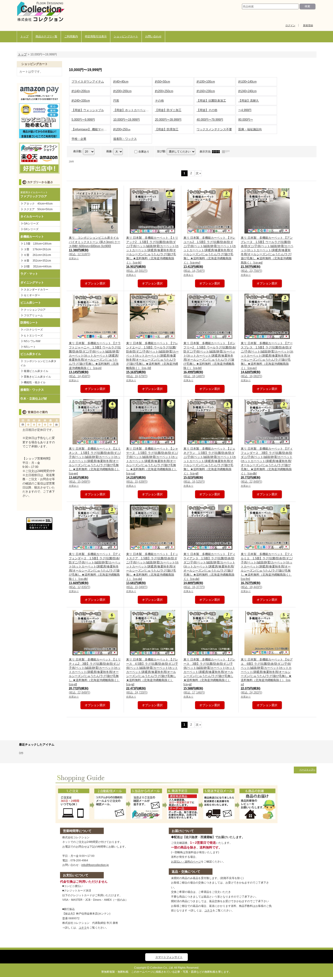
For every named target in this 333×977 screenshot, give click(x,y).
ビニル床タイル (30, 354)
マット (33, 273)
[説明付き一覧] (227, 151)
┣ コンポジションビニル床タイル (38, 363)
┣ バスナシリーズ (31, 329)
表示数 (77, 151)
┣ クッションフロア (33, 309)
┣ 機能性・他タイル (33, 382)
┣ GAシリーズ (29, 223)
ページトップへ (307, 769)
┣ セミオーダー (30, 295)
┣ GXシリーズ (29, 229)
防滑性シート (29, 322)
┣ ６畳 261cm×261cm (37, 255)
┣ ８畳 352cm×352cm (35, 260)
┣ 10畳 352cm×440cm (35, 266)
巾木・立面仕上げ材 (33, 398)
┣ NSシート (28, 346)
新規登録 (308, 25)
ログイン (290, 25)
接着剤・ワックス (32, 389)
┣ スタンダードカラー (35, 289)
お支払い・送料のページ (186, 861)
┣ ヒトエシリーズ (31, 335)
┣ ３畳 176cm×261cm (35, 249)
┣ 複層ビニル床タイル (34, 371)
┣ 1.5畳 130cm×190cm (37, 243)
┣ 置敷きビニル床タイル (35, 376)
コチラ (83, 927)
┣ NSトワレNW (30, 341)
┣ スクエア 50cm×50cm (36, 209)
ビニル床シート (30, 302)
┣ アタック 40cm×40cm (37, 203)
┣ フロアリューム (31, 315)
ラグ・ (24, 273)
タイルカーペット (32, 216)
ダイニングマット (32, 282)
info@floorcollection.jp (95, 865)
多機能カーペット (32, 236)
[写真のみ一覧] (217, 151)
